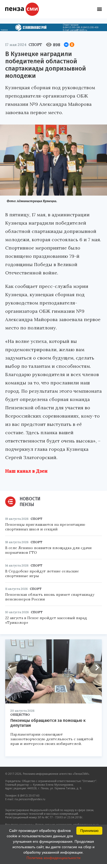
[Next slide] (95, 667)
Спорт (35, 45)
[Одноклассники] (72, 44)
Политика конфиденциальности (53, 858)
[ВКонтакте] (66, 44)
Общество (20, 714)
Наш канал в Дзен (26, 471)
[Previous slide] (11, 667)
